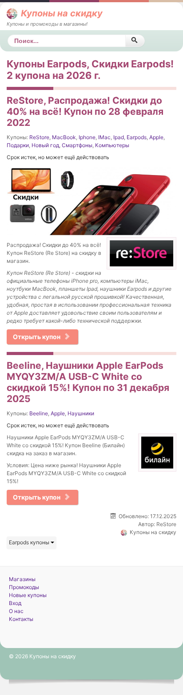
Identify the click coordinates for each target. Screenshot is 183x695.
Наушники (81, 413)
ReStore (39, 137)
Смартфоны (77, 145)
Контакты (21, 619)
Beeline (38, 413)
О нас (16, 611)
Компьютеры (112, 145)
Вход (15, 603)
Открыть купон (36, 336)
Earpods (137, 137)
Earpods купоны (30, 542)
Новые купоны (28, 595)
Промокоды (24, 587)
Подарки (18, 145)
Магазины (22, 579)
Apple (156, 137)
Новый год (45, 145)
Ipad (118, 137)
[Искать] (134, 41)
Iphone (87, 137)
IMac (104, 137)
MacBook (64, 137)
